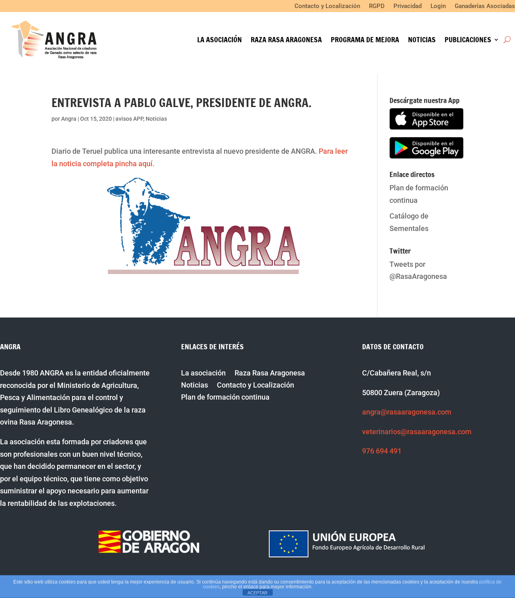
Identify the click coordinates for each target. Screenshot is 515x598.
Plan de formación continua (225, 397)
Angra (68, 118)
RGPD (377, 6)
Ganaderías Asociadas (485, 6)
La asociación (219, 41)
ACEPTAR (257, 592)
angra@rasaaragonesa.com (406, 412)
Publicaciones (468, 41)
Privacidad (407, 6)
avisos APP (129, 118)
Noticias (422, 41)
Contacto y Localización (327, 6)
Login (438, 6)
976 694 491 (382, 451)
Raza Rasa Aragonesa (286, 41)
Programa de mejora (365, 41)
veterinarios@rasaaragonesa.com (417, 431)
